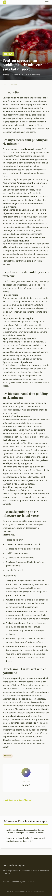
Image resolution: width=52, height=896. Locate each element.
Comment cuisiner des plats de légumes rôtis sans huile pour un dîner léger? (26, 839)
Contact (32, 881)
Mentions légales (18, 881)
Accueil (5, 85)
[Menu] (46, 2)
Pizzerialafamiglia (14, 865)
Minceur (8, 54)
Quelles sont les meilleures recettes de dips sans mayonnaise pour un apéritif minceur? (25, 831)
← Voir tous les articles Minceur (17, 800)
